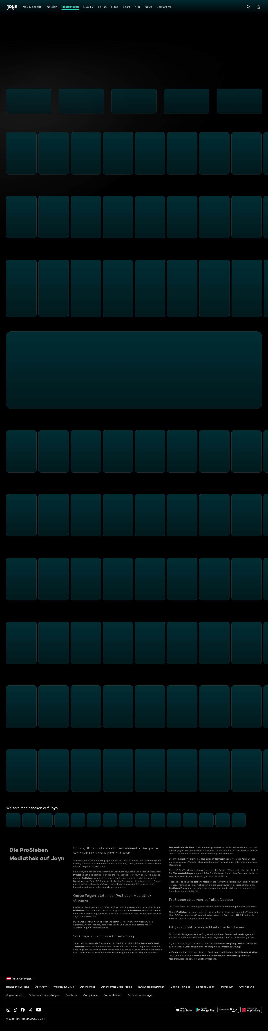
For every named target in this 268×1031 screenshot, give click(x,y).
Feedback (71, 995)
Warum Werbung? (231, 946)
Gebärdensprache (178, 958)
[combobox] (21, 978)
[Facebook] (22, 1010)
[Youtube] (39, 1010)
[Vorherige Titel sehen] (4, 101)
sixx (232, 915)
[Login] (259, 7)
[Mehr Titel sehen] (264, 101)
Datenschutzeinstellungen (44, 995)
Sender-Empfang (227, 943)
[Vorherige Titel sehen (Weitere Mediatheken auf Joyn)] (4, 820)
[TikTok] (15, 1010)
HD (239, 943)
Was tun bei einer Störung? (200, 946)
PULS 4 (239, 915)
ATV (171, 918)
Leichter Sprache (207, 958)
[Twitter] (30, 1010)
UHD (248, 943)
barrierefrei (247, 952)
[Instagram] (8, 1010)
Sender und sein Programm (239, 934)
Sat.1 (226, 915)
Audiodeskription (235, 955)
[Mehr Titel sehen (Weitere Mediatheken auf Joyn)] (264, 820)
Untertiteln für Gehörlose (207, 955)
